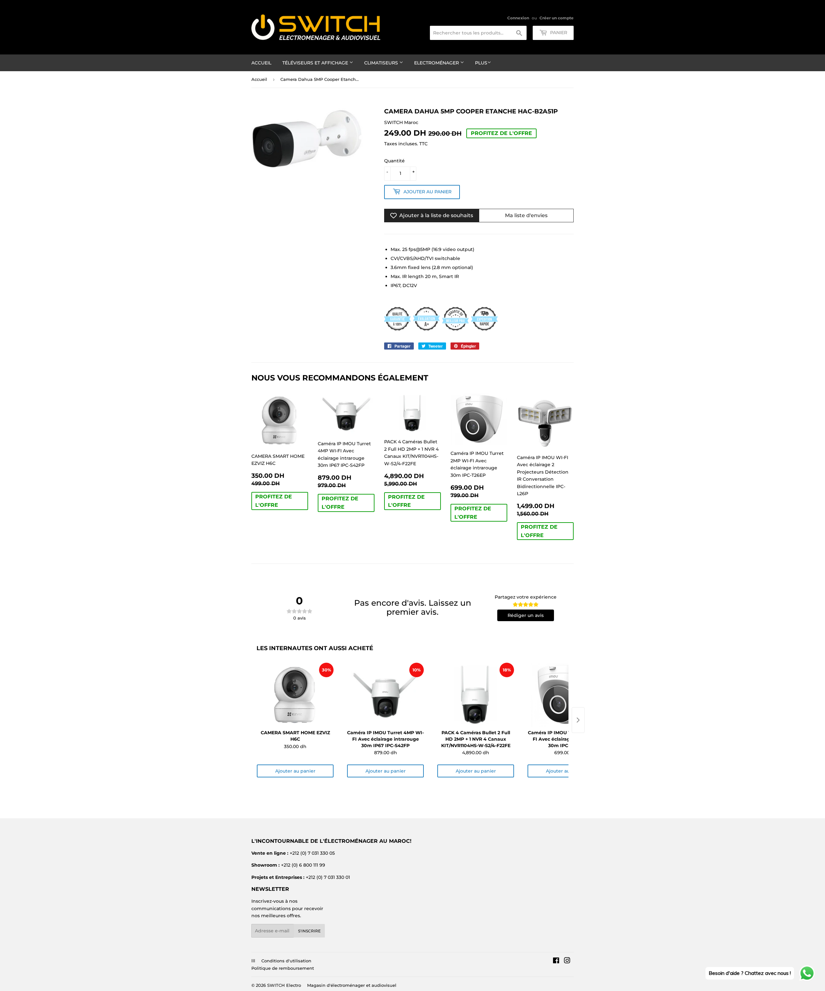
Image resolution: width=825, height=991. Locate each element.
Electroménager (437, 63)
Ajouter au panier (295, 771)
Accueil (261, 63)
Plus (481, 63)
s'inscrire (309, 930)
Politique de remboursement (282, 968)
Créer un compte (556, 17)
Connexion (518, 17)
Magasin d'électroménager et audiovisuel (351, 985)
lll (253, 960)
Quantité (394, 161)
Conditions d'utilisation (286, 960)
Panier (558, 32)
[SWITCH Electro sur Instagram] (567, 961)
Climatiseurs (381, 63)
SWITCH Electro (284, 985)
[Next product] (578, 720)
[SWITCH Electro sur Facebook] (556, 961)
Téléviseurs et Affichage (315, 63)
